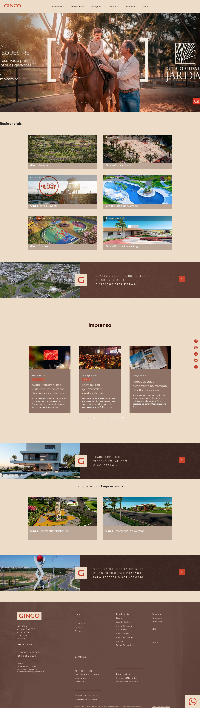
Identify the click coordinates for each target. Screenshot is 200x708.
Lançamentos (38, 379)
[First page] (77, 417)
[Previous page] (82, 417)
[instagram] (196, 347)
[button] (58, 6)
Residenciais (157, 618)
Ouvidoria (79, 682)
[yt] (196, 360)
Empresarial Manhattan (126, 678)
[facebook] (196, 367)
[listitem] (62, 152)
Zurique (119, 618)
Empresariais (157, 622)
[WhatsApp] (192, 701)
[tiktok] (196, 341)
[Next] (182, 279)
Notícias (87, 379)
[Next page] (117, 417)
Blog (154, 628)
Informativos (80, 678)
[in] (196, 354)
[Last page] (122, 417)
